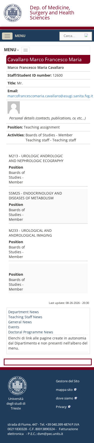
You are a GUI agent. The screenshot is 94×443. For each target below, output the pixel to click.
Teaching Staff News (25, 316)
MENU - (12, 49)
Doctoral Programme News (30, 332)
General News (20, 322)
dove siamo (64, 398)
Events (13, 327)
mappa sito (64, 389)
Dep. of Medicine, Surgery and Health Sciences (52, 12)
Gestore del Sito (67, 381)
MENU (20, 35)
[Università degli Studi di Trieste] (13, 20)
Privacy (61, 406)
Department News (23, 311)
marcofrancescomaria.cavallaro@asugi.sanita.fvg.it (50, 95)
